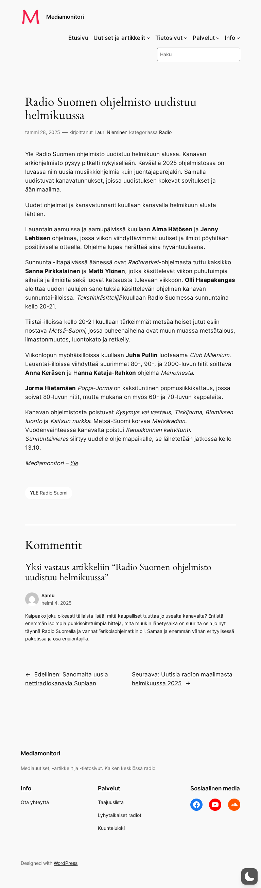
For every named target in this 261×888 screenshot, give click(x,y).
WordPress (65, 863)
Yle (74, 463)
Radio (165, 132)
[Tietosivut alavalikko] (185, 37)
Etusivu (78, 37)
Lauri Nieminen (110, 132)
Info (26, 788)
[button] (249, 876)
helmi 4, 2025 (56, 603)
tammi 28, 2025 (42, 132)
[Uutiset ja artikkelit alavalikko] (148, 37)
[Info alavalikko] (238, 37)
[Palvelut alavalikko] (218, 37)
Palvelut (109, 788)
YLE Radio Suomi (48, 493)
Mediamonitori (65, 16)
